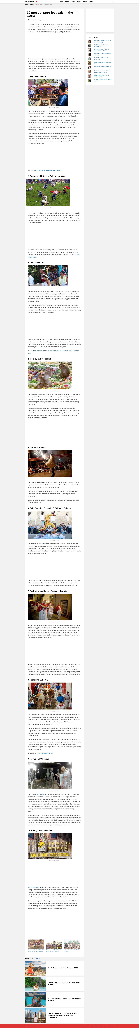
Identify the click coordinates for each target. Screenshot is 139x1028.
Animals (73, 1)
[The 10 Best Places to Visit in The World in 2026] (35, 984)
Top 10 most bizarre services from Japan (47, 170)
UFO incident (40, 794)
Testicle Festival (34, 887)
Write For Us (106, 1026)
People (67, 1)
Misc (90, 1)
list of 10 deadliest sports (45, 753)
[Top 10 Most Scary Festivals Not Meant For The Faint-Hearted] (36, 944)
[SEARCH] (113, 1)
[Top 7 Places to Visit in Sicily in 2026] (35, 968)
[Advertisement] (54, 46)
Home (84, 1026)
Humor (79, 1)
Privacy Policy (91, 1026)
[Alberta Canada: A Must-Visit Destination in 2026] (35, 999)
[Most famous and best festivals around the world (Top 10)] (54, 944)
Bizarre (85, 1)
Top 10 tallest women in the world (102, 66)
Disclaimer (98, 1026)
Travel (61, 1)
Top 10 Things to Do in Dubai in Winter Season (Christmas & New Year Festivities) (63, 1015)
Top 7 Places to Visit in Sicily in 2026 (63, 968)
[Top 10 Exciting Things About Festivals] (72, 944)
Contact (112, 1026)
